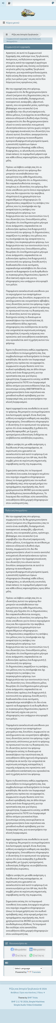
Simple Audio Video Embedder (28, 1004)
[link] (18, 949)
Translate (36, 972)
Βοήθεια (14, 992)
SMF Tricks (33, 997)
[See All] (6, 34)
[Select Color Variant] (53, 3)
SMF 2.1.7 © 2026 (19, 1001)
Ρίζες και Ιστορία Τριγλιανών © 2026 (28, 988)
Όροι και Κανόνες (28, 992)
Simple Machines (37, 1001)
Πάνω (40, 992)
